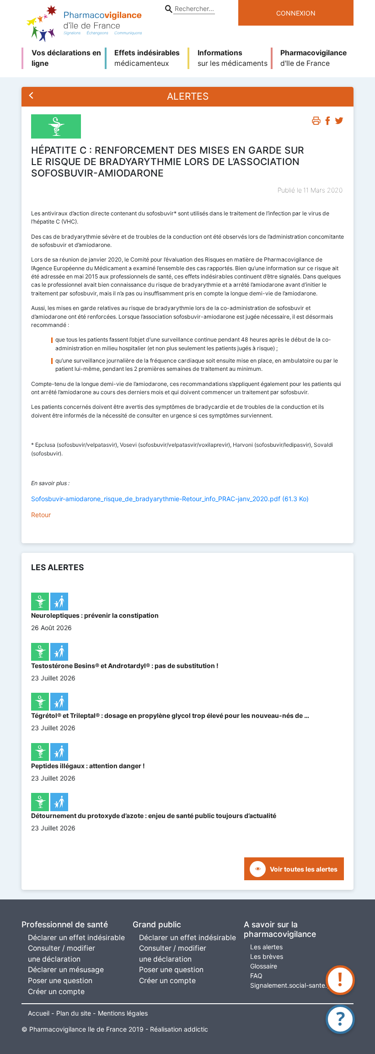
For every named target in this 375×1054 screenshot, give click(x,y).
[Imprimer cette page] (316, 122)
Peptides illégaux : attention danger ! (88, 766)
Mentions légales (123, 1013)
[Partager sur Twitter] (339, 122)
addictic (196, 1029)
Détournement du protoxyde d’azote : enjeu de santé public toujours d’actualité (153, 815)
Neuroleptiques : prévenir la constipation (95, 615)
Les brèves (266, 956)
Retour (41, 515)
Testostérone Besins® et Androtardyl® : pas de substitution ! (125, 665)
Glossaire (263, 966)
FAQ (256, 975)
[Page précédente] (31, 96)
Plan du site (73, 1013)
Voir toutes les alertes (304, 869)
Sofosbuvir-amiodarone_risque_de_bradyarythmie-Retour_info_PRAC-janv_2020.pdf (170, 499)
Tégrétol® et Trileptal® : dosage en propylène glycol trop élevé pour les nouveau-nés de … (170, 715)
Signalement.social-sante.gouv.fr (299, 985)
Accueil (38, 1013)
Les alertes (266, 947)
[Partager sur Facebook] (327, 122)
